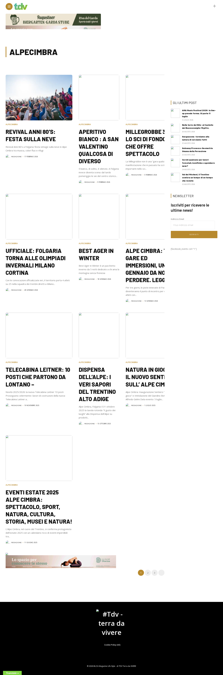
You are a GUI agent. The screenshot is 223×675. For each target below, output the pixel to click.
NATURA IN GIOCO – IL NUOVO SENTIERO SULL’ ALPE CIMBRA (151, 376)
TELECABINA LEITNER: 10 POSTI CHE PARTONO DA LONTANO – (38, 376)
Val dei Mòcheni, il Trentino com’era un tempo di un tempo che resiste (197, 177)
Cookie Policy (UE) (112, 644)
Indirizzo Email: (177, 219)
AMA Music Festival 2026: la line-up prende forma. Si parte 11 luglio (199, 113)
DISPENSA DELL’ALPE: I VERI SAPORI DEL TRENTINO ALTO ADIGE (97, 384)
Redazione (16, 156)
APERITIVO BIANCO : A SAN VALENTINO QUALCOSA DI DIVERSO (99, 146)
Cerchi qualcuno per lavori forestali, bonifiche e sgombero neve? (198, 163)
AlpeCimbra (12, 124)
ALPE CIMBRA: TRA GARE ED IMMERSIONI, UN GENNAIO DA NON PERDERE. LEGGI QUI (151, 265)
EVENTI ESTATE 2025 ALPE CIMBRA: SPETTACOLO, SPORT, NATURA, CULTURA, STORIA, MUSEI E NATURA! (39, 507)
